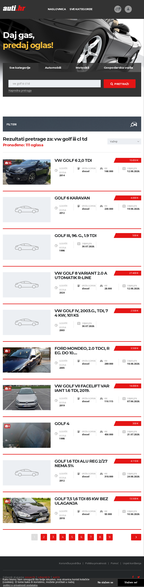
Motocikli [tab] (82, 67)
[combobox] (124, 141)
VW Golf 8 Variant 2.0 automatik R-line (81, 275)
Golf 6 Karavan (72, 198)
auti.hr (56, 577)
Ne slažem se (105, 582)
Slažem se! (130, 582)
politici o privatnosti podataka (20, 585)
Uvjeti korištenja (132, 563)
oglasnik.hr (44, 577)
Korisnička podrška (70, 563)
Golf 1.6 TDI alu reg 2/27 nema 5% (81, 463)
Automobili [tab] (53, 67)
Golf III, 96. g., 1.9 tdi (75, 235)
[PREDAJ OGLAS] (117, 9)
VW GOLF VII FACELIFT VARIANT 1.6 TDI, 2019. (82, 388)
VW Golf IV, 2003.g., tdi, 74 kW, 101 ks (81, 313)
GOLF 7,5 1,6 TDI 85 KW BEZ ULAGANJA (81, 501)
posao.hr (30, 577)
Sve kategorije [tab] (19, 67)
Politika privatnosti (95, 563)
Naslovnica (57, 9)
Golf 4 (62, 423)
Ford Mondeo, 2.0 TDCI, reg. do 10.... (82, 350)
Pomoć (114, 563)
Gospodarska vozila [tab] (118, 67)
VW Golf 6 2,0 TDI (73, 160)
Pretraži (121, 84)
